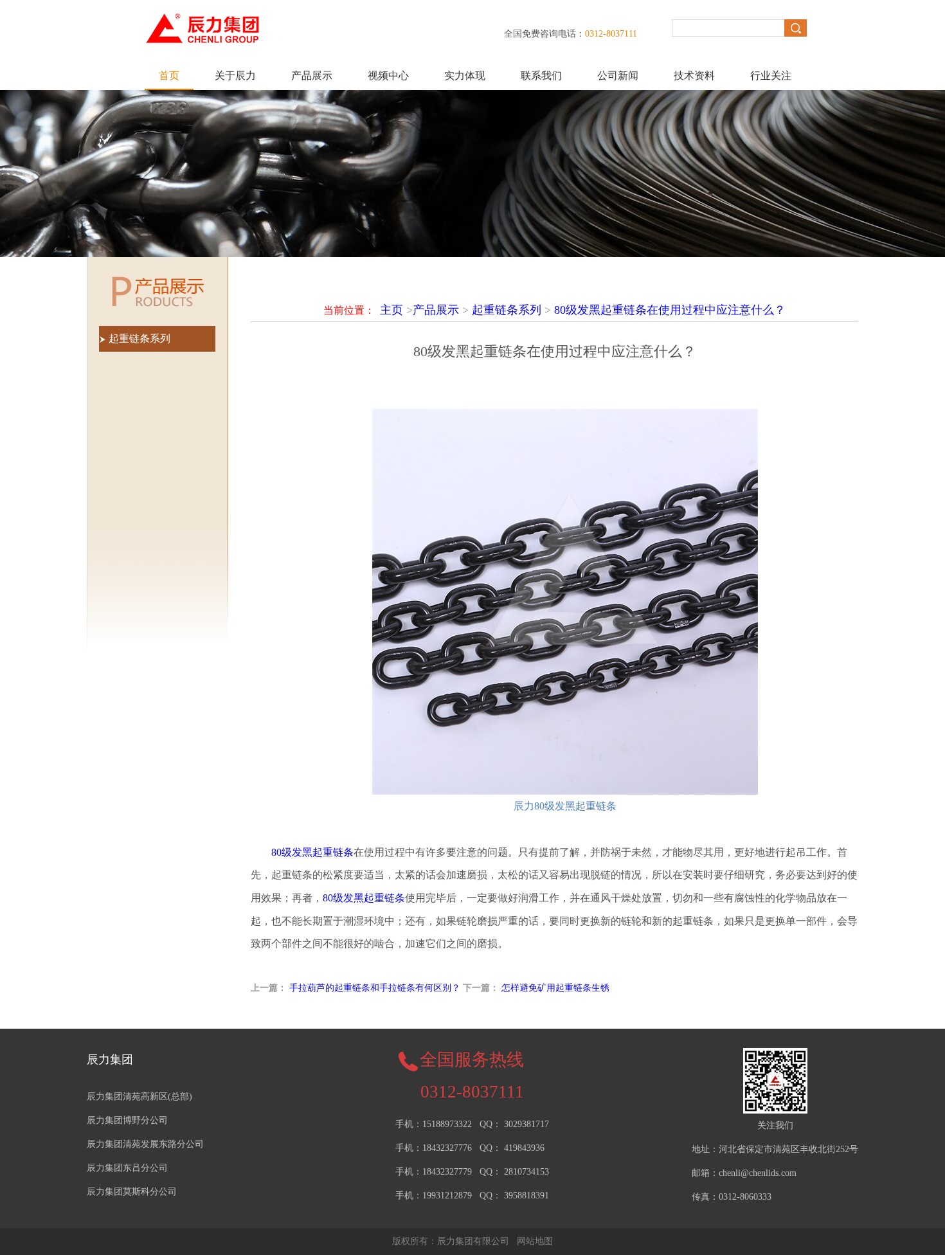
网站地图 (535, 1241)
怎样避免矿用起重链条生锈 (555, 988)
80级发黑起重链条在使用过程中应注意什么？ (670, 309)
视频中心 (388, 75)
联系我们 (541, 75)
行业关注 (770, 75)
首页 (169, 75)
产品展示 (311, 75)
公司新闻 (617, 75)
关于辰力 (235, 75)
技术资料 (694, 75)
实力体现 (464, 75)
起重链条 (364, 897)
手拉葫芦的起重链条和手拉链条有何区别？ (374, 988)
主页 (391, 309)
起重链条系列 (506, 309)
